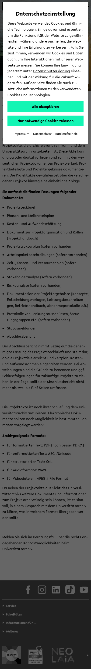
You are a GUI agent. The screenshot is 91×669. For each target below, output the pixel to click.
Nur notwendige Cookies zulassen (46, 120)
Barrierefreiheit (66, 134)
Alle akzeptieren (45, 106)
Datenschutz (42, 134)
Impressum (21, 134)
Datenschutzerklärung (51, 70)
